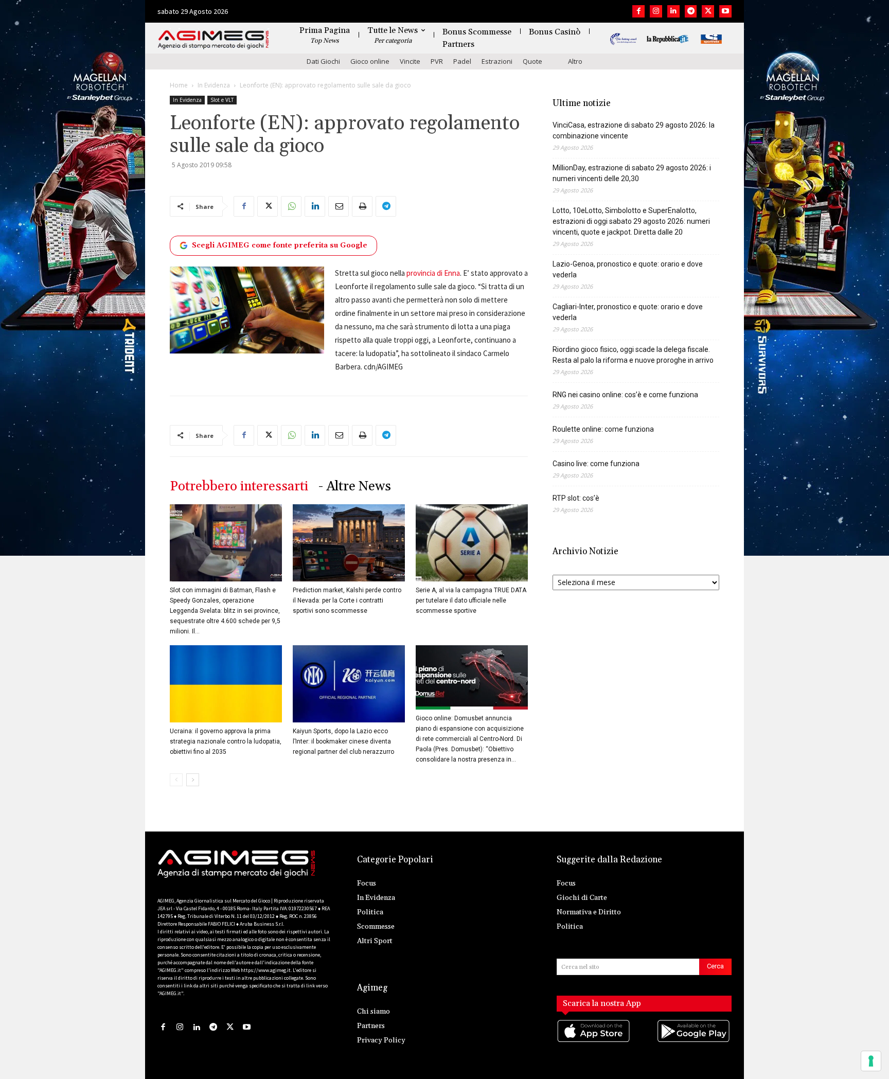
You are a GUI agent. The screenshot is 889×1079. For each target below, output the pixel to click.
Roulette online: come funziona (603, 429)
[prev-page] (176, 779)
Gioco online (369, 61)
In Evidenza (214, 85)
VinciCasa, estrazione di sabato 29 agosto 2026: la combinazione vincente (634, 130)
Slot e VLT (222, 99)
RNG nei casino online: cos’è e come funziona (625, 395)
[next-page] (192, 779)
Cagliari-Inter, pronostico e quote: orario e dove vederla (628, 312)
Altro (575, 61)
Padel (462, 61)
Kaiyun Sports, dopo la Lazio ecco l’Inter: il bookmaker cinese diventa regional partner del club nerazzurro (343, 741)
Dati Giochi (323, 61)
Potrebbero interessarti (239, 486)
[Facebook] (638, 11)
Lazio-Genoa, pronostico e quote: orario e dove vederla (628, 269)
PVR (437, 61)
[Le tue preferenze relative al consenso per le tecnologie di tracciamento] (871, 1061)
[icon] (594, 1041)
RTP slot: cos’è (576, 498)
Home (179, 85)
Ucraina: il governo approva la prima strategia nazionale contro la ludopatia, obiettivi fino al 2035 (225, 741)
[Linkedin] (673, 11)
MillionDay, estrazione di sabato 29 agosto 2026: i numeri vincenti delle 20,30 (632, 173)
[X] (708, 11)
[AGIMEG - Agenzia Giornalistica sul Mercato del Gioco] (213, 39)
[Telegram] (691, 11)
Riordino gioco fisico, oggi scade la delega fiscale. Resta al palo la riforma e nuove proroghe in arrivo (633, 354)
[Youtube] (725, 11)
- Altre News (354, 486)
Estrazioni (497, 61)
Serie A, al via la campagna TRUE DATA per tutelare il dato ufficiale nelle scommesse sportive (471, 600)
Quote (532, 61)
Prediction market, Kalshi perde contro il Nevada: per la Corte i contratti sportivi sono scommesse (347, 600)
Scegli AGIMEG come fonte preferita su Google (279, 245)
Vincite (410, 61)
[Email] (338, 206)
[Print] (362, 206)
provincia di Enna (433, 273)
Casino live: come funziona (596, 463)
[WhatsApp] (291, 206)
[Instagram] (656, 11)
